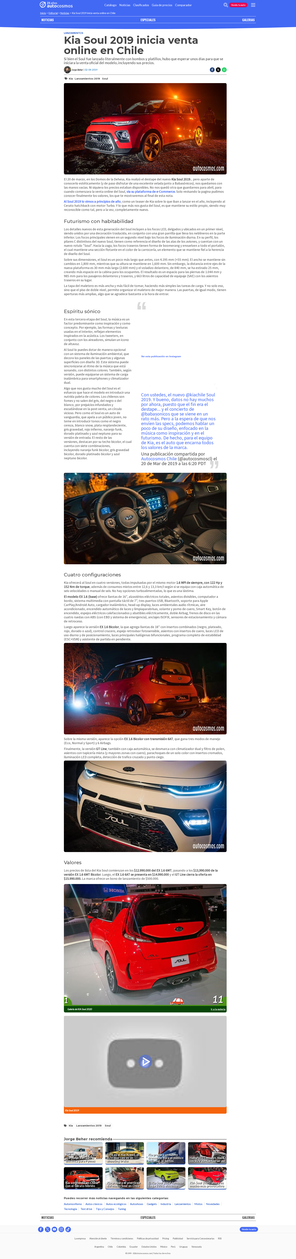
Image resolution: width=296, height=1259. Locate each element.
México (163, 1246)
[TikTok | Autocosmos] (68, 1229)
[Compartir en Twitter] (218, 69)
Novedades (213, 1203)
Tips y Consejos (105, 1208)
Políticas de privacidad (148, 1238)
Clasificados (141, 5)
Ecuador (134, 1246)
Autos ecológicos (116, 1203)
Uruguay (183, 1246)
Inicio (43, 13)
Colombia (121, 1246)
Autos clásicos (93, 1203)
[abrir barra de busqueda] (226, 5)
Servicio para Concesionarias (200, 1238)
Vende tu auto (238, 5)
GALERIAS (248, 19)
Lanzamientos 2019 (87, 78)
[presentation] (145, 945)
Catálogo (110, 5)
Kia (71, 78)
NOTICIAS (47, 19)
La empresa (80, 1238)
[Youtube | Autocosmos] (54, 1229)
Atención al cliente (98, 1238)
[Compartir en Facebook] (212, 69)
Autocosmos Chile (159, 459)
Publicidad (178, 1238)
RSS (219, 1238)
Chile (110, 1246)
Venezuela (197, 1246)
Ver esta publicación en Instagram (161, 356)
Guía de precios (162, 5)
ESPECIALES (148, 19)
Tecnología (70, 1208)
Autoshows (136, 1203)
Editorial (53, 13)
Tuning (122, 1208)
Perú (173, 1246)
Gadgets (152, 1203)
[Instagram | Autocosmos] (61, 1229)
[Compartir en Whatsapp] (224, 69)
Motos (198, 1203)
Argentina (99, 1246)
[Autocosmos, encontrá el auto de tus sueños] (56, 5)
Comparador (183, 5)
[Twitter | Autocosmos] (47, 1229)
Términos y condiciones (121, 1238)
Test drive (86, 1208)
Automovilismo (73, 1203)
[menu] (253, 5)
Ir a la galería (218, 1009)
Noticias (124, 5)
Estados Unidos (149, 1246)
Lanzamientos (73, 32)
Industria (166, 1203)
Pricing (165, 1238)
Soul (105, 78)
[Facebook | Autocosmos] (41, 1229)
